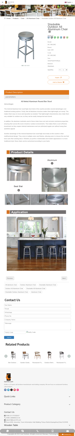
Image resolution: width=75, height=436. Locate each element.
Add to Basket (57, 82)
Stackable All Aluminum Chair (35, 288)
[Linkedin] (8, 389)
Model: (50, 42)
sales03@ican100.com (13, 420)
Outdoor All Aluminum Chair (14, 288)
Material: (50, 63)
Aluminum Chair (36, 292)
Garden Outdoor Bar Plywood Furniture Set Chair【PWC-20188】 (25, 362)
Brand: (50, 47)
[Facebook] (5, 389)
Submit (9, 337)
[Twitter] (11, 389)
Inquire (57, 77)
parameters (11, 97)
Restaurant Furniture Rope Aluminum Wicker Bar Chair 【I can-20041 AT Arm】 (62, 362)
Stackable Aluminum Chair (47, 285)
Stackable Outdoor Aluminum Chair (16, 292)
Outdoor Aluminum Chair (28, 285)
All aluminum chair (11, 285)
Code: (49, 53)
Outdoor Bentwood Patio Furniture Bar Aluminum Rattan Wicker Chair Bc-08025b (49, 362)
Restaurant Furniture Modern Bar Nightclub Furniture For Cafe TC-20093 (37, 362)
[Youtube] (14, 389)
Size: (49, 58)
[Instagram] (18, 389)
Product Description (14, 92)
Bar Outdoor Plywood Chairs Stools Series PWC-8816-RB (13, 362)
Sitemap (45, 434)
